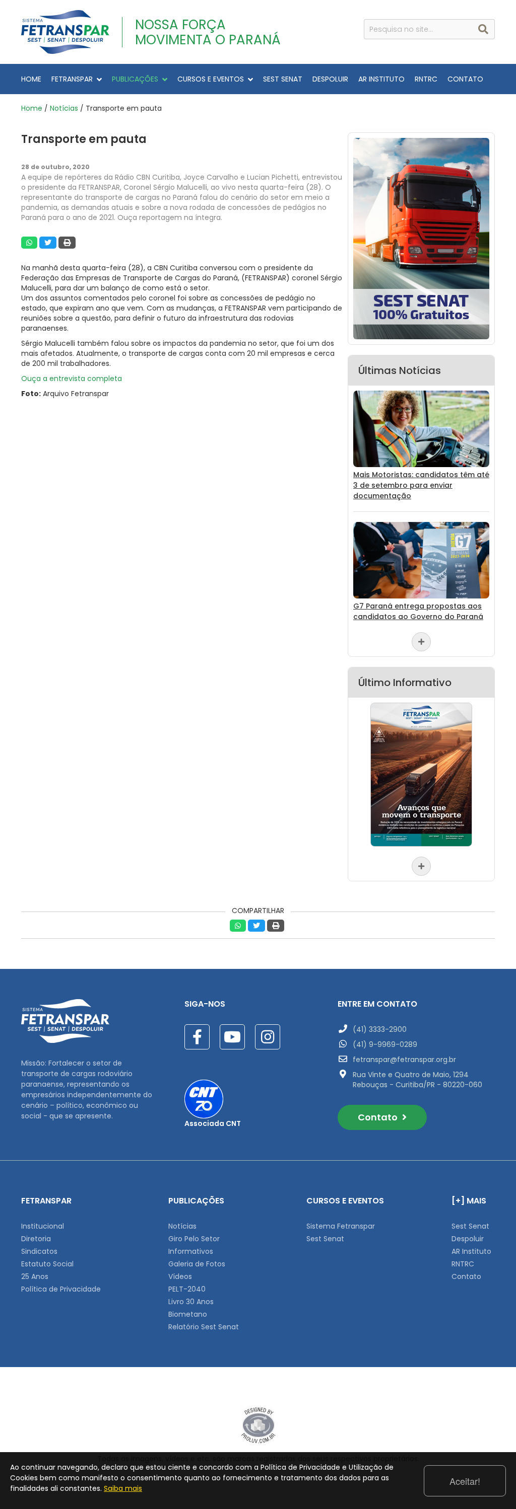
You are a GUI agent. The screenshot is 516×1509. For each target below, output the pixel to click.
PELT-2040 (187, 1289)
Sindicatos (39, 1251)
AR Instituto (471, 1251)
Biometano (187, 1314)
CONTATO (465, 79)
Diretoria (36, 1239)
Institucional (42, 1226)
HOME (31, 79)
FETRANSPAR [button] (72, 79)
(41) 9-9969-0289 (385, 1044)
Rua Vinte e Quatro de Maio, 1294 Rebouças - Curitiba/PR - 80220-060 (417, 1080)
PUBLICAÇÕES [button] (135, 79)
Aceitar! (464, 1480)
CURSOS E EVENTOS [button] (210, 79)
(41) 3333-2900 (380, 1029)
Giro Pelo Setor (194, 1239)
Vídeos (180, 1276)
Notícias (64, 108)
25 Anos (34, 1276)
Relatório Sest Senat (203, 1327)
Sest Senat (325, 1239)
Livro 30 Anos (191, 1302)
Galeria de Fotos (196, 1264)
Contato (379, 1117)
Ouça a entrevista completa (71, 378)
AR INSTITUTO (381, 79)
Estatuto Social (47, 1264)
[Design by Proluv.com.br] (258, 1425)
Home (31, 108)
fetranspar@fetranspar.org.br (404, 1059)
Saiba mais (123, 1488)
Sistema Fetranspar (340, 1226)
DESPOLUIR (330, 79)
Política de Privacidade (61, 1289)
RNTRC (426, 79)
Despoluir (468, 1239)
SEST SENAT (282, 79)
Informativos (190, 1251)
